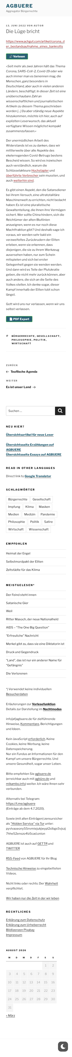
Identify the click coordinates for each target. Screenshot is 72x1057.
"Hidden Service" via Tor (27, 823)
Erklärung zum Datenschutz (25, 920)
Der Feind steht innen (21, 595)
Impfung (14, 507)
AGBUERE (19, 6)
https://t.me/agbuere (20, 803)
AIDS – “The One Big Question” (27, 627)
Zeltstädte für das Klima (23, 570)
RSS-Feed (13, 858)
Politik (40, 339)
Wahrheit (51, 883)
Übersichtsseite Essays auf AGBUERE (33, 454)
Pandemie (48, 514)
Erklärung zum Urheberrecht (26, 925)
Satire (48, 522)
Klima (29, 507)
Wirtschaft (22, 343)
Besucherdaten (17, 694)
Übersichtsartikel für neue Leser (30, 435)
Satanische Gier (17, 603)
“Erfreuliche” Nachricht (22, 635)
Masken (44, 507)
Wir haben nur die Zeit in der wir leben (32, 898)
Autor (39, 25)
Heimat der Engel (18, 553)
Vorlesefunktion (43, 704)
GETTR (42, 843)
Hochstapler (40, 170)
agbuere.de (43, 774)
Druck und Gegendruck (22, 652)
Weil (9, 611)
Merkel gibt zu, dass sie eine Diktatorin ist (35, 644)
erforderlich (36, 739)
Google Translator (38, 476)
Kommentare (29, 724)
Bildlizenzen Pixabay (20, 930)
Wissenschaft (39, 529)
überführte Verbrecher (22, 175)
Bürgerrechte (23, 336)
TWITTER (13, 848)
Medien (13, 514)
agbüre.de (42, 779)
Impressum (14, 935)
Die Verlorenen (16, 673)
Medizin (29, 514)
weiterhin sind (23, 180)
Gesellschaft (48, 336)
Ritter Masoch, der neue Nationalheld (32, 619)
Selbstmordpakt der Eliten (24, 561)
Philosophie (22, 339)
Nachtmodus (52, 709)
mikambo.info (15, 784)
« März (10, 1015)
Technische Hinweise (21, 868)
